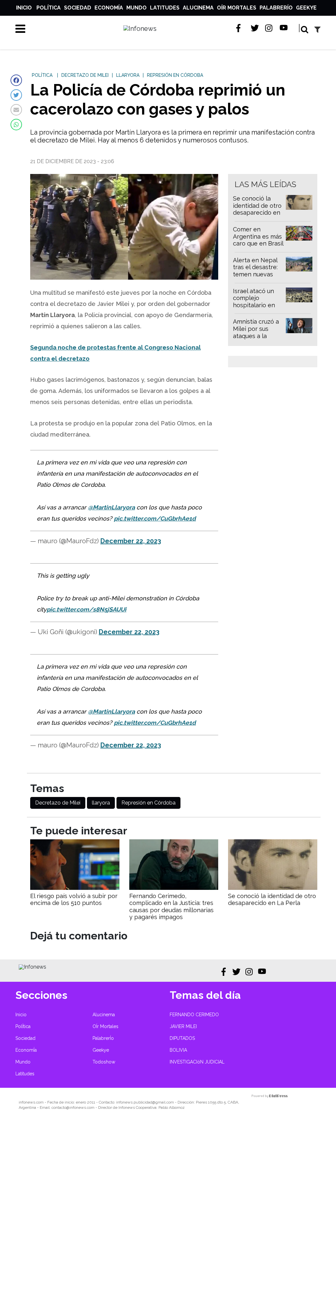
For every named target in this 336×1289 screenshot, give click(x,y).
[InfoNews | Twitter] (255, 28)
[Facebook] (16, 80)
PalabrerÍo (276, 8)
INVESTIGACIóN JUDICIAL (197, 1061)
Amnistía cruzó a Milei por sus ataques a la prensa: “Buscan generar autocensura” (256, 339)
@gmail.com (163, 1102)
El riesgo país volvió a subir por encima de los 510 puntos (73, 899)
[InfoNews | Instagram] (269, 28)
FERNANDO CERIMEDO (194, 1014)
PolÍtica (48, 8)
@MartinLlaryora (111, 507)
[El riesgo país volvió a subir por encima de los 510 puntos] (74, 888)
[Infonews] (32, 967)
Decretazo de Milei (57, 803)
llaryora (101, 803)
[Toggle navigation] (20, 28)
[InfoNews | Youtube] (284, 28)
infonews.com (31, 1102)
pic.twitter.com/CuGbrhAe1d (155, 518)
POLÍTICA (42, 75)
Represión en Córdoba (148, 803)
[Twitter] (16, 95)
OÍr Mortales (236, 8)
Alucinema (198, 8)
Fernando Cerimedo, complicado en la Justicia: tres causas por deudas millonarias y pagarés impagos (171, 906)
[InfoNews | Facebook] (240, 28)
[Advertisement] (168, 1204)
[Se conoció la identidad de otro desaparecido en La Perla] (272, 888)
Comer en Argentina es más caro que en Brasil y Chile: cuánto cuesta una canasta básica (258, 247)
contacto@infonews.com (73, 1107)
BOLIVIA (178, 1050)
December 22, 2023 (130, 541)
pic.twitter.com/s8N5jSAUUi (86, 609)
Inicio (24, 8)
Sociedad (77, 8)
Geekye (306, 8)
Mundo (136, 8)
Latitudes (164, 8)
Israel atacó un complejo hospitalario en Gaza (254, 302)
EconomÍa (108, 8)
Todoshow (104, 1061)
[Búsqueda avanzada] (317, 29)
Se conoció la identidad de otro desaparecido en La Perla (257, 209)
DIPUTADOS (182, 1038)
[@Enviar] (16, 110)
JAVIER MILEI (183, 1026)
